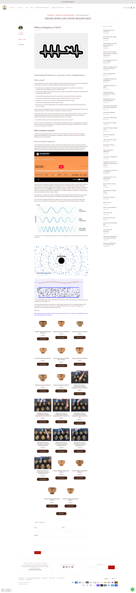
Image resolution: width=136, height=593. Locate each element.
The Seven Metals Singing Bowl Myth (109, 37)
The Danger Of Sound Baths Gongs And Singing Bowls (110, 106)
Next (24, 39)
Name (35, 527)
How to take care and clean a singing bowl (110, 171)
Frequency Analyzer (58, 7)
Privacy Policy (52, 578)
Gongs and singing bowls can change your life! (109, 243)
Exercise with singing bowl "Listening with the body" (110, 237)
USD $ (113, 578)
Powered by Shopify (22, 584)
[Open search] (124, 7)
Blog (31, 7)
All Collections (21, 578)
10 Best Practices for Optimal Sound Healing (109, 93)
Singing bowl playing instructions (108, 30)
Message (36, 535)
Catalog (12, 7)
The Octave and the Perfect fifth (110, 223)
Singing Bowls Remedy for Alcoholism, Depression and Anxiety (110, 163)
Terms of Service (60, 578)
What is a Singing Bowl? (109, 73)
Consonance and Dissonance (107, 230)
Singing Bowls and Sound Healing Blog (65, 15)
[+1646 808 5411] (131, 8)
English (106, 578)
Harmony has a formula (109, 197)
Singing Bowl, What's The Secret (109, 86)
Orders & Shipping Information (33, 578)
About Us (20, 7)
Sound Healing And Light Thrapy (109, 191)
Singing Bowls (50, 15)
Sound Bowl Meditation (109, 112)
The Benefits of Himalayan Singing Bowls (110, 79)
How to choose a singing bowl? (109, 184)
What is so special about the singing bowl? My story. (110, 67)
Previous (20, 39)
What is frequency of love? (110, 140)
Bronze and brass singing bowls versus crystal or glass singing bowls (110, 53)
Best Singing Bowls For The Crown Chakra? (110, 61)
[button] (6, 590)
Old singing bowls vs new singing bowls (109, 177)
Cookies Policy (29, 579)
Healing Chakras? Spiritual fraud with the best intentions (110, 45)
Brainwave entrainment (109, 218)
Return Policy (45, 578)
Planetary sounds (107, 212)
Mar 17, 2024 (37, 30)
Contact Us (69, 7)
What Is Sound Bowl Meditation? (108, 150)
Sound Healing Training (42, 7)
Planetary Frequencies (109, 134)
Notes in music (107, 202)
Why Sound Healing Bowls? (110, 117)
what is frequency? (74, 133)
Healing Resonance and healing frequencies (109, 99)
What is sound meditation (109, 207)
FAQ (27, 7)
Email (63, 527)
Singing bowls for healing (109, 123)
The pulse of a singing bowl (110, 157)
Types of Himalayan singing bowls (110, 128)
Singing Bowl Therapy (108, 145)
